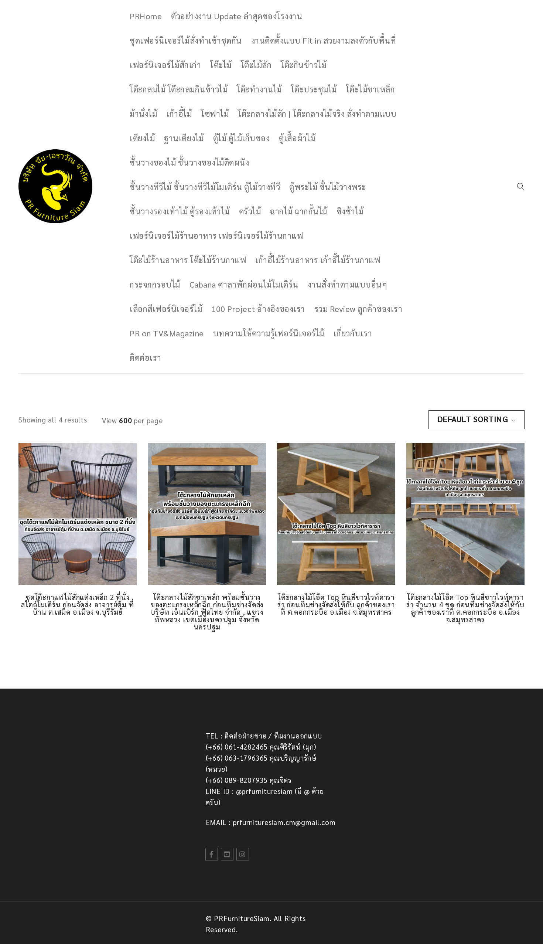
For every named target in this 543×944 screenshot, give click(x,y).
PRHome (146, 16)
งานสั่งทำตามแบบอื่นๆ (347, 284)
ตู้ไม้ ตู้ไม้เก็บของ (241, 138)
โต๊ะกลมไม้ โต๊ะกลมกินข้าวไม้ (179, 89)
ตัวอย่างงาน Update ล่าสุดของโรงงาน (236, 16)
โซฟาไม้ (215, 113)
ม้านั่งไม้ (143, 113)
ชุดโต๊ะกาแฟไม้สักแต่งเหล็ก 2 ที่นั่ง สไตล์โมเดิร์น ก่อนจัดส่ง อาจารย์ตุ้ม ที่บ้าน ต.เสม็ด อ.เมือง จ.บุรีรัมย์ (77, 604)
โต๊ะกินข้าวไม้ (303, 65)
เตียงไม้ (142, 138)
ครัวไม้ (250, 211)
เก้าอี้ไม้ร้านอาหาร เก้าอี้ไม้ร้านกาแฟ (317, 260)
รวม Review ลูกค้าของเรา (358, 308)
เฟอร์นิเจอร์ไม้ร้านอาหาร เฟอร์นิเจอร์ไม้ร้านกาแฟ (216, 235)
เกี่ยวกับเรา (353, 333)
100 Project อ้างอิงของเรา (258, 308)
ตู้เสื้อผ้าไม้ (297, 138)
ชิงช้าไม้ (350, 211)
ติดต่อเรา (145, 357)
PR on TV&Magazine (167, 333)
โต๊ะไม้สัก (256, 65)
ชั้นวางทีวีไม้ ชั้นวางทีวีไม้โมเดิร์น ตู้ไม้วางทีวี (205, 186)
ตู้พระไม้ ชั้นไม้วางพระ (327, 186)
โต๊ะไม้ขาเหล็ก (370, 89)
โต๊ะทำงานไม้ (259, 89)
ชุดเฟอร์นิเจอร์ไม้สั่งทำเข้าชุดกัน (186, 40)
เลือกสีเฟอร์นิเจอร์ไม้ (166, 308)
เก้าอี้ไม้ (179, 113)
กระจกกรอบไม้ (155, 284)
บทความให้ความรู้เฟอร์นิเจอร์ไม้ (268, 333)
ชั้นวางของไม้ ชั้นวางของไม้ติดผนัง (189, 162)
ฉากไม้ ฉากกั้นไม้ (298, 211)
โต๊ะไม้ (221, 65)
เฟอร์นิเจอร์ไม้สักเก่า (165, 65)
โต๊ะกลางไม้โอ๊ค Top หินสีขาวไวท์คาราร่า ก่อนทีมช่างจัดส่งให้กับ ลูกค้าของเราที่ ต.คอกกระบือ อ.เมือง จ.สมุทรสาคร (336, 604)
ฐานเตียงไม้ (184, 138)
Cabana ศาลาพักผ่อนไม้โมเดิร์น (243, 284)
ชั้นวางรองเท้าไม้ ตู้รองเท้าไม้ (180, 211)
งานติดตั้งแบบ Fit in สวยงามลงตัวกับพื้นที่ (323, 40)
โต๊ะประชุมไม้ (314, 89)
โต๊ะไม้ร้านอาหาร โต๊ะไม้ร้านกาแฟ (188, 260)
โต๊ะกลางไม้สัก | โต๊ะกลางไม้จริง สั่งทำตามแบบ (317, 113)
